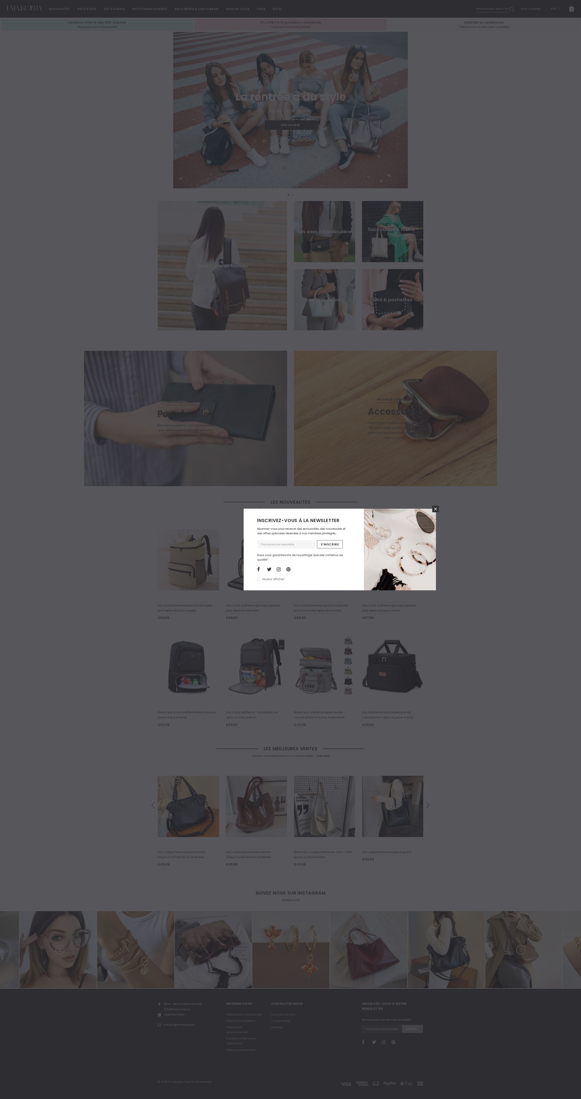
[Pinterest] (289, 569)
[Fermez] (435, 509)
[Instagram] (280, 569)
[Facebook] (260, 569)
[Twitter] (270, 569)
